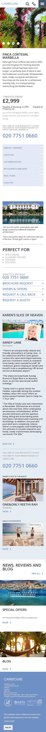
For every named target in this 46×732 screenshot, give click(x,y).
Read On (7, 444)
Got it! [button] (8, 727)
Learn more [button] (9, 721)
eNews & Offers (15, 289)
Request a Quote (16, 300)
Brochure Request (18, 283)
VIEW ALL (36, 573)
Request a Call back (19, 294)
